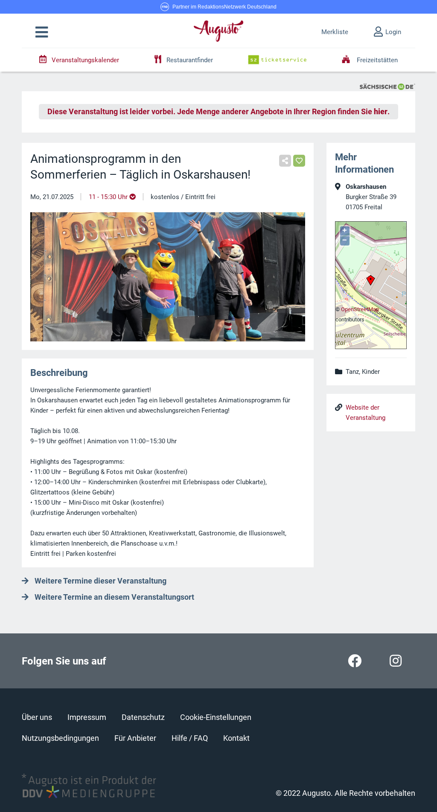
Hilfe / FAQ (190, 738)
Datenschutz (143, 717)
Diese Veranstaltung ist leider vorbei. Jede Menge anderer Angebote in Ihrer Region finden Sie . (218, 111)
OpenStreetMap (360, 309)
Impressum (86, 717)
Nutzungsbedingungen (60, 738)
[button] (41, 32)
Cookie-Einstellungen (215, 717)
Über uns (37, 717)
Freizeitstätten (376, 60)
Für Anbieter (135, 738)
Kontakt (236, 738)
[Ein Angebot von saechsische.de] (387, 86)
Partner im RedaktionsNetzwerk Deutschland (224, 7)
